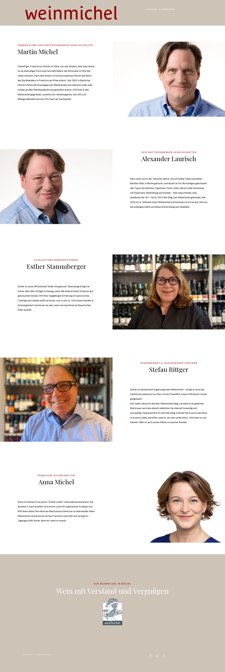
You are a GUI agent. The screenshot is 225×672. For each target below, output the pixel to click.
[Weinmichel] (71, 12)
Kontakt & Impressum (161, 9)
